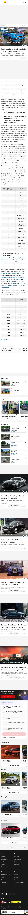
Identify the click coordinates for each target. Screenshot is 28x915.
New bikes (16, 856)
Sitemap (3, 879)
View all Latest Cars (13, 842)
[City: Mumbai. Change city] (26, 2)
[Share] (26, 45)
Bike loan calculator (18, 866)
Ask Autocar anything (6, 874)
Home (2, 847)
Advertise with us (18, 885)
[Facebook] (10, 894)
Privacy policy (17, 879)
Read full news (13, 505)
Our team (16, 877)
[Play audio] (23, 45)
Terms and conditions (19, 882)
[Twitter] (13, 894)
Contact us (3, 882)
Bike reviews (17, 861)
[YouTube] (2, 894)
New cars (3, 856)
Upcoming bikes (17, 859)
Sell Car (3, 885)
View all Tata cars (13, 792)
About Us (16, 874)
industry (7, 847)
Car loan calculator (5, 866)
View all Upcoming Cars (13, 765)
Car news (3, 864)
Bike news (16, 864)
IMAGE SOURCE (5, 339)
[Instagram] (6, 894)
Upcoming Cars (4, 859)
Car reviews (4, 861)
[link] (10, 752)
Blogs (2, 877)
